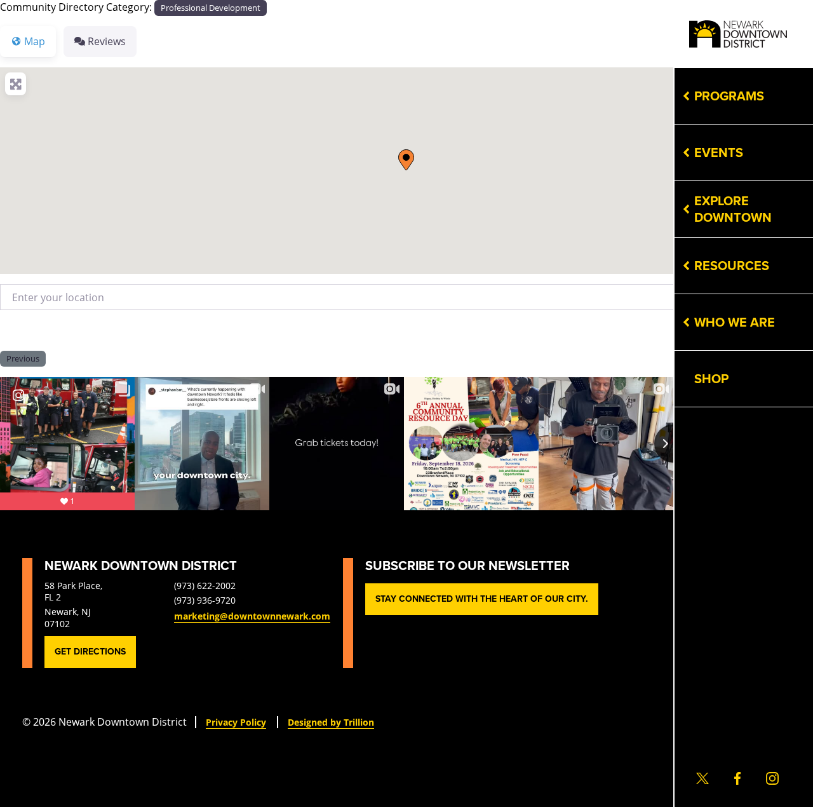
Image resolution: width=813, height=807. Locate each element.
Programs (729, 95)
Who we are (734, 322)
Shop (711, 378)
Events (718, 152)
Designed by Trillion (331, 722)
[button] (406, 159)
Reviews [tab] (107, 41)
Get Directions (90, 651)
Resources (731, 265)
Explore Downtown (733, 209)
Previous (22, 358)
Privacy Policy (236, 722)
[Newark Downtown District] (738, 34)
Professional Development (210, 7)
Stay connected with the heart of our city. (481, 599)
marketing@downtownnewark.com (252, 616)
